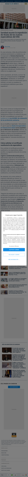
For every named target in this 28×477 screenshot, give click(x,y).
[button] (14, 246)
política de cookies (15, 229)
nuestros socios (21, 217)
